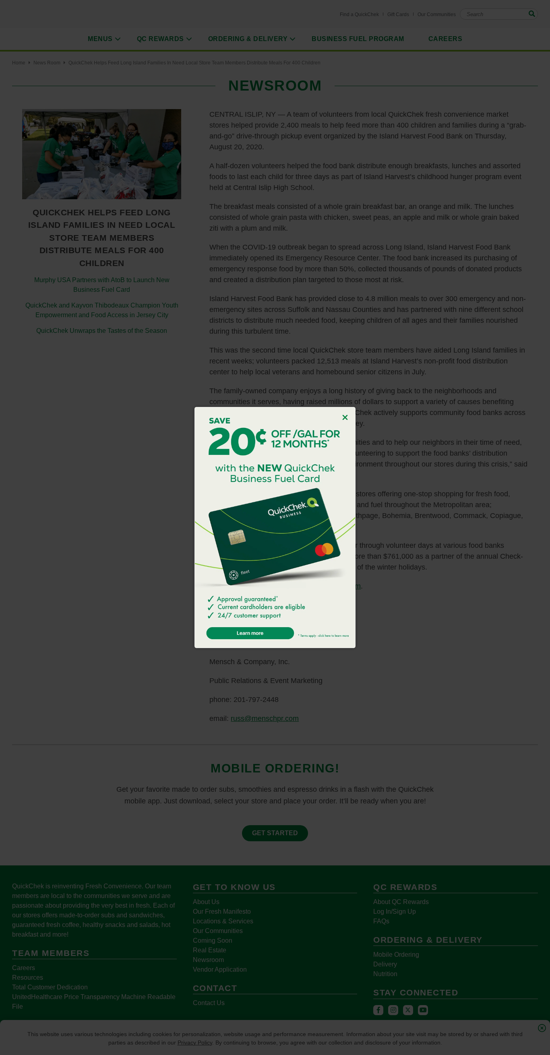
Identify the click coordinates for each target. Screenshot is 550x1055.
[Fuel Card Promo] (275, 527)
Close (345, 417)
